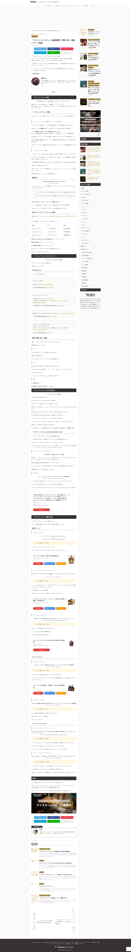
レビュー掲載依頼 (75, 943)
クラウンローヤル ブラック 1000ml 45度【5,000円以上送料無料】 (48, 641)
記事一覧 (93, 5)
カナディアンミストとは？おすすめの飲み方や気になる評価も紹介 (55, 863)
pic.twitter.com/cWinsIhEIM (39, 302)
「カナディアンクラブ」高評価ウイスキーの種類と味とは (53, 898)
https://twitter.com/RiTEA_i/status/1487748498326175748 (56, 620)
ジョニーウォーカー (56, 168)
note (42, 85)
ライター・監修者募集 (66, 943)
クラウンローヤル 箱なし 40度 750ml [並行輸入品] (46, 556)
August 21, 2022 (49, 287)
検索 (98, 134)
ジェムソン (46, 375)
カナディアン (35, 840)
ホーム (80, 942)
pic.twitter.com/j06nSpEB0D (46, 284)
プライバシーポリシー (87, 942)
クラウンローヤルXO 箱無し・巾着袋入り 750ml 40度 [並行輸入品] (49, 686)
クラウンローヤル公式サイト (56, 705)
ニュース (38, 5)
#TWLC (65, 300)
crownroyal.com (56, 183)
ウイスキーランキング (75, 5)
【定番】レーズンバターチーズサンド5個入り (56, 478)
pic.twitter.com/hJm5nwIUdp (67, 313)
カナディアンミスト (68, 216)
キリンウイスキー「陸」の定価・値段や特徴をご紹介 (94, 103)
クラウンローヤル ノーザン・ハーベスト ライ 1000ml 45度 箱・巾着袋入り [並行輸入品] (49, 599)
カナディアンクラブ (56, 216)
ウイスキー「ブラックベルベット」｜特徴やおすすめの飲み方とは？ (56, 874)
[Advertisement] (65, 17)
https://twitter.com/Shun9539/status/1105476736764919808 (56, 734)
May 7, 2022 (49, 332)
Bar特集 (76, 942)
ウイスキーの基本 (47, 5)
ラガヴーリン (67, 168)
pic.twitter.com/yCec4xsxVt (39, 329)
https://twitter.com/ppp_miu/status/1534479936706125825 (54, 539)
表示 (55, 91)
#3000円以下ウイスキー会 (57, 300)
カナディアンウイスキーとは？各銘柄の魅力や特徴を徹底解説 (54, 851)
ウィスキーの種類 (56, 5)
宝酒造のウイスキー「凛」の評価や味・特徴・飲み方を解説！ (93, 57)
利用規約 (94, 942)
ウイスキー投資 (70, 942)
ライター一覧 (52, 943)
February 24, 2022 (52, 316)
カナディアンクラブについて (46, 886)
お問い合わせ (58, 943)
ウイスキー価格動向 (84, 5)
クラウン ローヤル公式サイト (56, 577)
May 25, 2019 (60, 305)
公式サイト (34, 772)
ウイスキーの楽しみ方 (65, 5)
